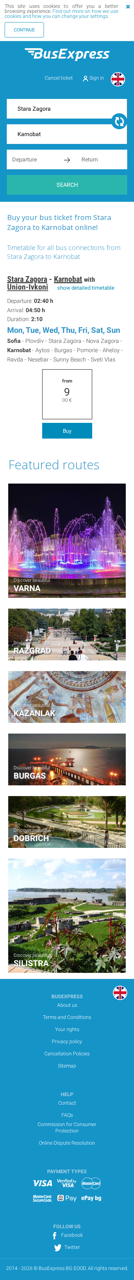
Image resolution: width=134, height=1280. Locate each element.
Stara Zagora (27, 279)
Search (67, 184)
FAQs (67, 1115)
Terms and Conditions (67, 1017)
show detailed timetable (85, 288)
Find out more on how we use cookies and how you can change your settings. (61, 13)
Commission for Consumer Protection (67, 1127)
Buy (67, 430)
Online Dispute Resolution (67, 1143)
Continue (24, 29)
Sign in (96, 78)
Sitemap (67, 1066)
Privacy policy (67, 1041)
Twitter (71, 1247)
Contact (67, 1103)
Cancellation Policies (67, 1053)
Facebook (71, 1235)
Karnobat (68, 279)
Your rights (67, 1029)
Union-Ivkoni (27, 286)
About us (67, 1005)
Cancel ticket (59, 78)
